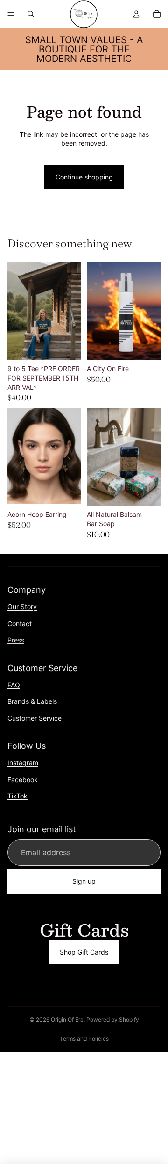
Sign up (84, 882)
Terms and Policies (84, 1038)
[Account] (136, 14)
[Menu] (10, 14)
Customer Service (34, 718)
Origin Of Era (67, 1019)
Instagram (22, 763)
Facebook (22, 779)
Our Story (22, 607)
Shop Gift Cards (84, 952)
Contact (19, 623)
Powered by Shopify (112, 1019)
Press (15, 640)
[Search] (31, 14)
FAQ (13, 685)
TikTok (17, 796)
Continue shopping (84, 177)
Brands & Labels (32, 701)
